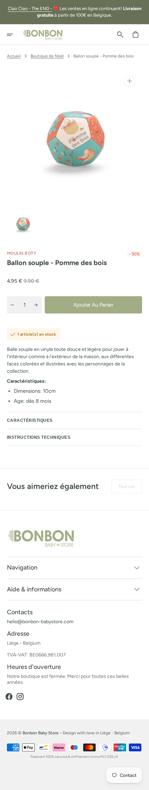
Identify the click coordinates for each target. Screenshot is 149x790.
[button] (14, 34)
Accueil (14, 56)
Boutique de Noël (47, 56)
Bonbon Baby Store (41, 732)
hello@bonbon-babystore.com (40, 622)
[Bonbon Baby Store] (43, 34)
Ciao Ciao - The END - (30, 8)
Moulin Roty (21, 253)
